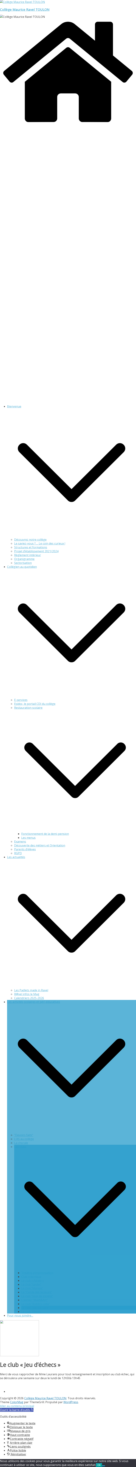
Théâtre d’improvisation (37, 1273)
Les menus (28, 838)
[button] (71, 536)
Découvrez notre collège (30, 540)
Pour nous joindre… (20, 1315)
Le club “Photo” (31, 1312)
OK (99, 1465)
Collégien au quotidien (22, 567)
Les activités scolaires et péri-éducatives (33, 1002)
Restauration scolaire (28, 708)
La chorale (21, 1143)
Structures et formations (30, 547)
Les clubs (20, 1147)
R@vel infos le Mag (26, 994)
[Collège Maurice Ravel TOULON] (68, 124)
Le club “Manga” (32, 1288)
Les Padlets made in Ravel (31, 990)
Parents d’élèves (25, 849)
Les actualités (16, 857)
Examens (20, 841)
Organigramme (24, 559)
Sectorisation (23, 563)
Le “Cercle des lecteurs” (36, 1292)
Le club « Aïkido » (32, 1281)
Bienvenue (14, 406)
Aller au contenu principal (17, 1406)
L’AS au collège (24, 1139)
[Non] (103, 1465)
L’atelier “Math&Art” (34, 1300)
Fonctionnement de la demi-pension (45, 834)
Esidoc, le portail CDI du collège (34, 704)
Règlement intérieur (27, 555)
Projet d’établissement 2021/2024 (36, 551)
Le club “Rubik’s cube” (35, 1304)
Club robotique (31, 1277)
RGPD (18, 853)
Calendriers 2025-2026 (29, 998)
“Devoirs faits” (23, 1135)
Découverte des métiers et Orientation (39, 845)
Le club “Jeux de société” (37, 1296)
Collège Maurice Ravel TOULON (24, 9)
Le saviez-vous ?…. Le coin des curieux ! (39, 543)
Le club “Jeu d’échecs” (35, 1308)
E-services (20, 700)
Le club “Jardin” (31, 1284)
